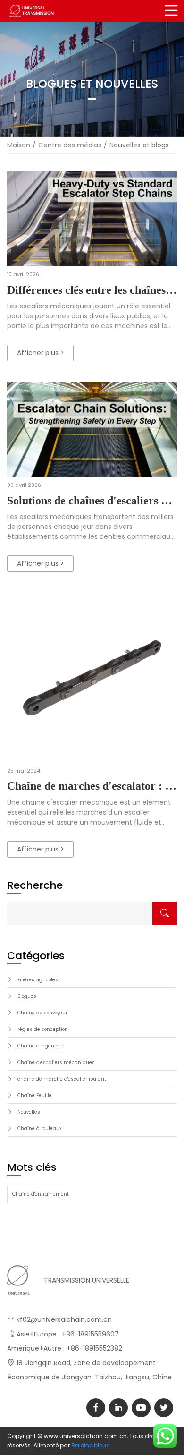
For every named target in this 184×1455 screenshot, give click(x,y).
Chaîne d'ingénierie (41, 1046)
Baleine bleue (90, 1445)
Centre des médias (69, 145)
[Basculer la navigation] (171, 11)
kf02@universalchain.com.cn (64, 1319)
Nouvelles (28, 1112)
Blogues (26, 996)
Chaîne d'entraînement (40, 1194)
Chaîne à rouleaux (39, 1128)
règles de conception (42, 1029)
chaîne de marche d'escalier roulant (61, 1079)
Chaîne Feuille (34, 1095)
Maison (18, 145)
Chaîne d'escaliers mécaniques (56, 1062)
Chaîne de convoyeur (42, 1013)
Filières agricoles (37, 980)
